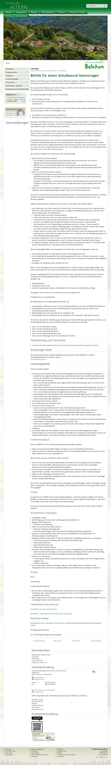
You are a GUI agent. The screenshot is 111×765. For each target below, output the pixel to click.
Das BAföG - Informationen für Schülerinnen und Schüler (51, 614)
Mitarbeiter (34, 751)
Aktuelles (8, 12)
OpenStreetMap (38, 677)
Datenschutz (9, 755)
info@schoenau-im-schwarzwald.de (44, 690)
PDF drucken (76, 641)
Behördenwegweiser (37, 749)
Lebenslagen (35, 753)
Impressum (8, 753)
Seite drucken (57, 641)
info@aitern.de (42, 662)
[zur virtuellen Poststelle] (43, 741)
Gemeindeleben (47, 12)
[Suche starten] (104, 6)
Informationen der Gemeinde (66, 755)
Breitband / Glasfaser (77, 12)
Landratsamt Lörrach (38, 359)
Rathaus (34, 12)
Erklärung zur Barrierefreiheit (16, 16)
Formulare (34, 756)
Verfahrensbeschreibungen (39, 755)
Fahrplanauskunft (39, 679)
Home (8, 63)
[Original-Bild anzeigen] (37, 732)
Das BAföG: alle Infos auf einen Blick (44, 609)
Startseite (8, 749)
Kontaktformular (38, 692)
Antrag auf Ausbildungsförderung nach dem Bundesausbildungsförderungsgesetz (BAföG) (65, 345)
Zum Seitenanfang (39, 641)
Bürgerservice (21, 12)
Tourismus (62, 12)
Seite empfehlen (96, 641)
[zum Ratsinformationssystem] (15, 117)
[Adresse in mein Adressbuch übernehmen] (94, 673)
